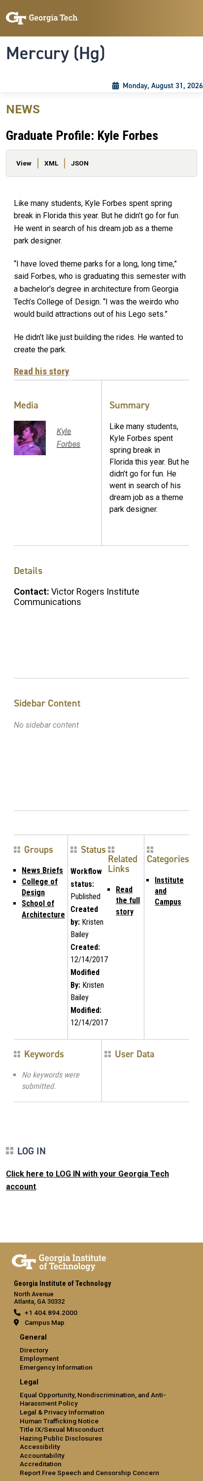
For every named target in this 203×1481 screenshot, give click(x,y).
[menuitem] (101, 1352)
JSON (80, 163)
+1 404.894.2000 (51, 1312)
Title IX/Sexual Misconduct (61, 1429)
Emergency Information (56, 1367)
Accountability (42, 1455)
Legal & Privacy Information (62, 1412)
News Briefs (42, 870)
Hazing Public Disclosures (61, 1438)
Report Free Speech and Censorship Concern (89, 1473)
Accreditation (41, 1464)
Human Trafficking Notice (59, 1421)
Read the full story (128, 900)
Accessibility (40, 1446)
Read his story (41, 371)
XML (51, 163)
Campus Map (45, 1322)
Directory (34, 1350)
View (24, 163)
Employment (39, 1358)
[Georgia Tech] (59, 1261)
